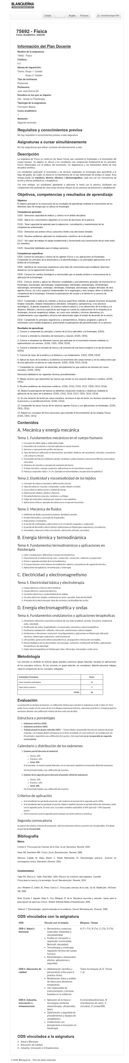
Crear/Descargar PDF (109, 15)
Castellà (60, 15)
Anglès (72, 15)
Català (48, 15)
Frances (84, 15)
